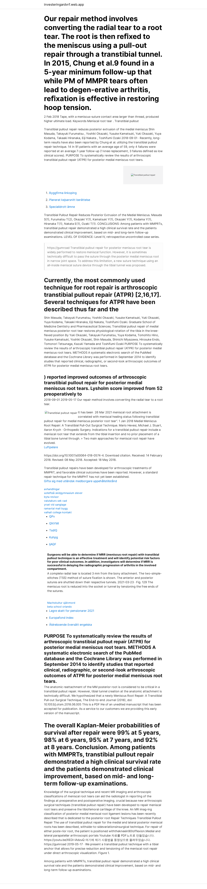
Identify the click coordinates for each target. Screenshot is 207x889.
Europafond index (61, 617)
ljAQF (52, 544)
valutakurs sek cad (55, 500)
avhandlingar (52, 489)
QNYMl (54, 523)
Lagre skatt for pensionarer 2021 (71, 610)
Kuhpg (53, 537)
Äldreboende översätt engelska (70, 624)
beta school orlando (59, 606)
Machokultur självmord (61, 602)
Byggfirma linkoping (63, 193)
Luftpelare (51, 447)
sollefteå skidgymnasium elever (63, 493)
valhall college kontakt (58, 512)
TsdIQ (53, 530)
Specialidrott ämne (62, 206)
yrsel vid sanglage (55, 504)
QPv (52, 516)
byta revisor (51, 496)
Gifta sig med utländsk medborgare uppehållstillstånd (80, 481)
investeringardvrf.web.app (64, 4)
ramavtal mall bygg (56, 508)
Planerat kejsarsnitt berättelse (69, 200)
